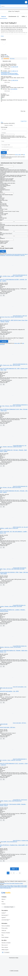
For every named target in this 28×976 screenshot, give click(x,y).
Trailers (21, 883)
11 (19, 873)
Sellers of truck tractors (5, 885)
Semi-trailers (12, 883)
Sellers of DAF (7, 886)
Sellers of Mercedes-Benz (5, 887)
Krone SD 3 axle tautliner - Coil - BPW (9, 691)
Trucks (7, 883)
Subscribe (4, 341)
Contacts (3, 903)
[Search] (26, 6)
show (2, 246)
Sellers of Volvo (20, 885)
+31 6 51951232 (13, 89)
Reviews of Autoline (6, 932)
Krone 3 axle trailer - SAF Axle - (7, 727)
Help (3, 901)
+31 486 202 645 (14, 66)
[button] (26, 2)
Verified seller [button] (4, 54)
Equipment (17, 883)
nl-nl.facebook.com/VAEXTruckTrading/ (9, 73)
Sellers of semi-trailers (22, 886)
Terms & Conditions (6, 925)
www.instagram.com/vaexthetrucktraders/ (10, 74)
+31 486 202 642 (14, 80)
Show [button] (9, 66)
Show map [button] (23, 111)
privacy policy (18, 154)
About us (3, 899)
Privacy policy (5, 928)
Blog (2, 935)
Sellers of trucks (13, 885)
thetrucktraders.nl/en (5, 72)
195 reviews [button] (12, 58)
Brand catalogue (5, 937)
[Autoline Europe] (8, 2)
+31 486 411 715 (14, 71)
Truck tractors (3, 883)
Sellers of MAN (14, 886)
